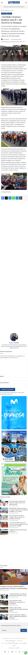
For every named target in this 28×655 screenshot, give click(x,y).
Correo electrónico (4, 382)
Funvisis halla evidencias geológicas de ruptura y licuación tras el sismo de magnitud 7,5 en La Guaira (18, 510)
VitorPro (17, 648)
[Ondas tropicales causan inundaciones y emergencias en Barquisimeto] (4, 602)
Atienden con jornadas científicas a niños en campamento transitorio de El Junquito (18, 616)
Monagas (7, 10)
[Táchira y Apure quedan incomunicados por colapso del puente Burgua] (4, 610)
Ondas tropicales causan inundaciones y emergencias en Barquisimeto (17, 602)
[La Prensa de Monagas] (14, 2)
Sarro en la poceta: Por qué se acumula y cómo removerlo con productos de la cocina (16, 517)
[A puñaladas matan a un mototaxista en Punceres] (4, 532)
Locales (11, 10)
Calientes (4, 13)
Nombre (2, 376)
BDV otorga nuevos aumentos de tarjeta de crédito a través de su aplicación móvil (17, 503)
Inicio (3, 10)
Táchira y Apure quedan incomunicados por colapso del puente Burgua (18, 609)
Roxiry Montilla (6, 39)
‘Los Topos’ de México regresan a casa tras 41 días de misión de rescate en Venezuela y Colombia (18, 524)
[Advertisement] (14, 267)
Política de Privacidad (13, 643)
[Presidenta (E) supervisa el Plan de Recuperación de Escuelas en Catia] (4, 596)
